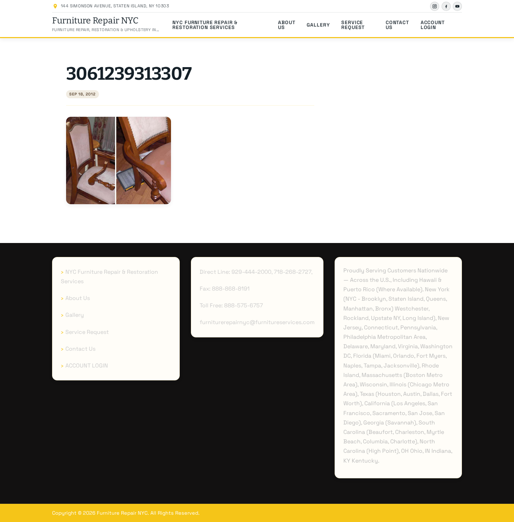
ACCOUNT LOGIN (433, 24)
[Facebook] (446, 6)
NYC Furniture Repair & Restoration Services (204, 24)
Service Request (353, 24)
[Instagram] (434, 6)
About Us (286, 24)
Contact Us (397, 24)
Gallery (318, 25)
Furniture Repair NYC (95, 20)
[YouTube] (457, 6)
